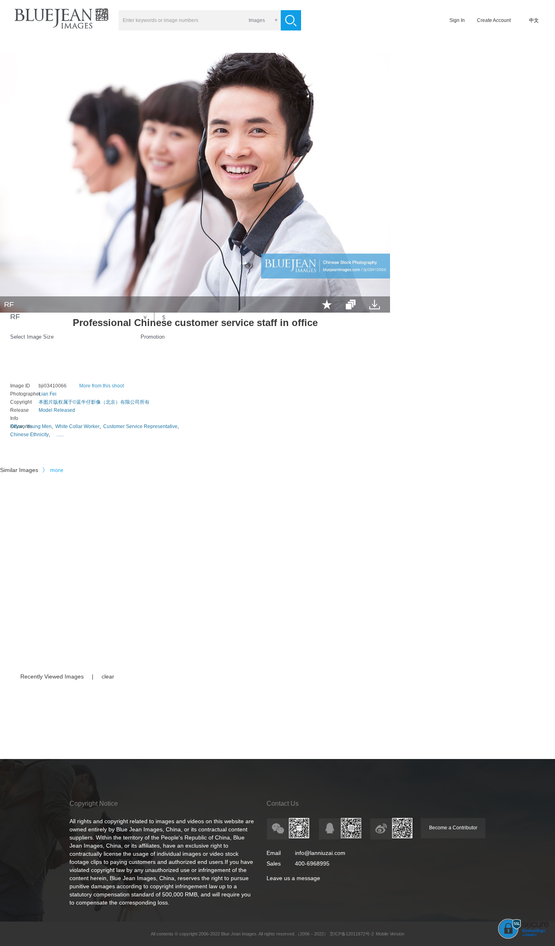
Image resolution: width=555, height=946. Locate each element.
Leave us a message (293, 878)
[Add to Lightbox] (327, 304)
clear (108, 676)
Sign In (457, 20)
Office (16, 426)
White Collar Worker (77, 426)
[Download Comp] (374, 304)
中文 (534, 20)
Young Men (39, 426)
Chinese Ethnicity (29, 434)
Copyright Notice (93, 803)
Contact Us (283, 803)
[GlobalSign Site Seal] (523, 937)
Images (257, 20)
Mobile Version (390, 933)
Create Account (494, 20)
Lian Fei (47, 394)
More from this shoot (101, 386)
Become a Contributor (453, 828)
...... (60, 434)
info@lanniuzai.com (320, 853)
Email (274, 853)
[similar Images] (351, 304)
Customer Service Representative (140, 426)
